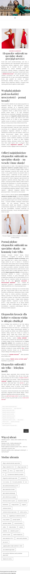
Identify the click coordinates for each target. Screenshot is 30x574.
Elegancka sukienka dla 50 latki (8, 410)
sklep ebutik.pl (20, 419)
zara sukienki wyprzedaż (8, 549)
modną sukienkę (21, 338)
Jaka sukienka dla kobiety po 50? (10, 485)
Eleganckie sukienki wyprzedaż (8, 417)
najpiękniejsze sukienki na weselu (8, 419)
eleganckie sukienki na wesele (8, 414)
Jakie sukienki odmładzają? (9, 493)
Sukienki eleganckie (15, 51)
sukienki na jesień (14, 531)
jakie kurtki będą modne (12, 396)
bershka (5, 470)
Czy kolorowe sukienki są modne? (15, 474)
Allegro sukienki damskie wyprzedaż (9, 406)
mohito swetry (23, 512)
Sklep (22, 348)
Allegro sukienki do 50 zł (7, 408)
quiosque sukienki (7, 523)
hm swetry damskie (17, 482)
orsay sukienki (6, 519)
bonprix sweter (19, 470)
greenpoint (23, 478)
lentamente (5, 504)
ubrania (22, 383)
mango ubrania (15, 504)
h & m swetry (6, 482)
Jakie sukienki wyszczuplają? (9, 497)
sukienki (21, 527)
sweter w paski (6, 534)
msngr (4, 515)
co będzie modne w (23, 377)
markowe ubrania (7, 508)
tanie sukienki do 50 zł (6, 423)
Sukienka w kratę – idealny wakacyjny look (11, 443)
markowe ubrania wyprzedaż (10, 512)
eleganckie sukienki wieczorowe (8, 416)
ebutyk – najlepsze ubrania (15, 7)
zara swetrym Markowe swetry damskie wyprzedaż (12, 554)
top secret (5, 542)
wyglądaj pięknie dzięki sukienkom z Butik (12, 546)
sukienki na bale (5, 421)
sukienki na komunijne (15, 421)
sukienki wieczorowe (7, 73)
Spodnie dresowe (14, 354)
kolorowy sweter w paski (9, 500)
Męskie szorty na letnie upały (18, 359)
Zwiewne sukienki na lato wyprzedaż (9, 425)
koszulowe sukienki (22, 500)
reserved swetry (18, 523)
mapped (24, 504)
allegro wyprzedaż (17, 408)
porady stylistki (16, 519)
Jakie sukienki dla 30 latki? (9, 489)
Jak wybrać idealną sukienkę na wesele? (10, 445)
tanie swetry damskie (22, 538)
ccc (3, 474)
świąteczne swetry (7, 559)
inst (26, 482)
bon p (11, 470)
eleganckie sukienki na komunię (8, 412)
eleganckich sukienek (16, 144)
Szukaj (26, 431)
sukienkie (5, 531)
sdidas (4, 527)
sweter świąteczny (17, 534)
